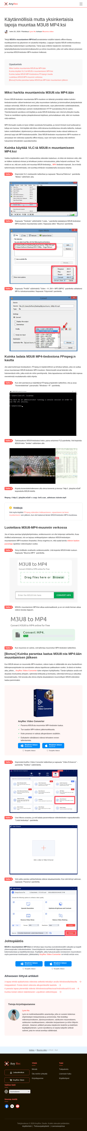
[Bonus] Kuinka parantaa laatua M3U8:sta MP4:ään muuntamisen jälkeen (38, 80)
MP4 (54, 165)
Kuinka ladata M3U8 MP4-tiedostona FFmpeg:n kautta (31, 74)
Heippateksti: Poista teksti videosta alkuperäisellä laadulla (31, 985)
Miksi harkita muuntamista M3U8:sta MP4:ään (27, 68)
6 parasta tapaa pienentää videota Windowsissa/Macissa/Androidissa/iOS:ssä (40, 988)
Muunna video (48, 31)
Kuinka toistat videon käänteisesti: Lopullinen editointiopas (31, 992)
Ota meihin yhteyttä (39, 1074)
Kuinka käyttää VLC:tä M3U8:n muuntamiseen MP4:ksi (31, 71)
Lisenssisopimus (58, 1126)
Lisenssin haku (65, 1074)
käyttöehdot (27, 1126)
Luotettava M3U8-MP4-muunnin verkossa (25, 77)
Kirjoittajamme (37, 1078)
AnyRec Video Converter (26, 671)
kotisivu (31, 1050)
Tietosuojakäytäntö (41, 1126)
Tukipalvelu (63, 1069)
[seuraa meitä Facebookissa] (7, 1106)
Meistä (34, 1069)
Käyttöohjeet (64, 1078)
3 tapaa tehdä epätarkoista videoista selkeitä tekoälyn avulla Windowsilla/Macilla (41, 982)
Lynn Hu (32, 31)
